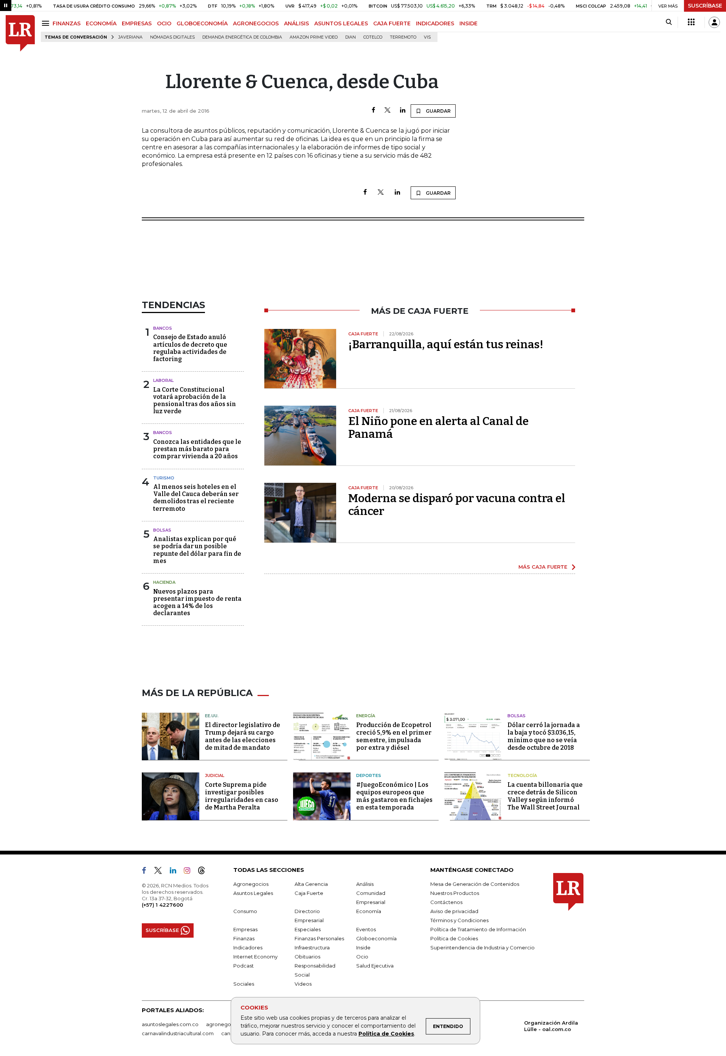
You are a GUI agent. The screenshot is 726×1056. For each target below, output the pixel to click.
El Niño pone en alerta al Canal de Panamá (438, 427)
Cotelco (372, 37)
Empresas (245, 929)
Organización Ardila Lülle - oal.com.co (551, 1026)
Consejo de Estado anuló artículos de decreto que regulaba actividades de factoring (190, 348)
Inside (363, 947)
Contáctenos (446, 902)
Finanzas (243, 938)
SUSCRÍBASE (705, 5)
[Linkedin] (402, 110)
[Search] (669, 22)
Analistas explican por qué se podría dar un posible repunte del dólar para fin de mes (197, 549)
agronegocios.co (227, 1024)
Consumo (245, 911)
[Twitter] (387, 110)
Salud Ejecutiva (375, 966)
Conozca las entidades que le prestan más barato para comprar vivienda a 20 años (197, 449)
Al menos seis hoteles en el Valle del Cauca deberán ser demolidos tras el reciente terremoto (196, 497)
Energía (365, 715)
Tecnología (522, 775)
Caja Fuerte (309, 893)
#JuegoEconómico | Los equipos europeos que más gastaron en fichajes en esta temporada (394, 796)
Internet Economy (255, 957)
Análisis (365, 884)
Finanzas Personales (319, 938)
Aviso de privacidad (454, 911)
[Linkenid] (176, 872)
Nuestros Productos (454, 893)
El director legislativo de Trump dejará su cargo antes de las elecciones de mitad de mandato (242, 736)
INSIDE (468, 23)
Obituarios (307, 957)
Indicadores (247, 947)
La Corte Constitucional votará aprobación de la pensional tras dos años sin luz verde (194, 400)
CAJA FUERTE (392, 23)
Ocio (362, 957)
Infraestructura (312, 947)
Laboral (163, 380)
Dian (350, 37)
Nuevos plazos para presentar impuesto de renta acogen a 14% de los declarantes (197, 602)
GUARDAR (438, 111)
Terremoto (403, 37)
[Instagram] (190, 872)
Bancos (162, 328)
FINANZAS (67, 23)
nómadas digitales (172, 37)
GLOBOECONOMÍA (202, 23)
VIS (427, 37)
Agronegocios (250, 884)
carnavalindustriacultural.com (178, 1033)
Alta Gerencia (311, 884)
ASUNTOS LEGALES (341, 23)
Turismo (163, 478)
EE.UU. (212, 715)
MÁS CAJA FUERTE (542, 567)
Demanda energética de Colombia (242, 37)
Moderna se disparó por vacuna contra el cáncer (456, 505)
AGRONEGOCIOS (256, 23)
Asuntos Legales (253, 893)
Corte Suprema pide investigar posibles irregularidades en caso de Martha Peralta (241, 796)
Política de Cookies (386, 1033)
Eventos (366, 929)
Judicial (214, 775)
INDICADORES (435, 23)
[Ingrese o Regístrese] (714, 22)
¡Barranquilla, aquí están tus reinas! (445, 344)
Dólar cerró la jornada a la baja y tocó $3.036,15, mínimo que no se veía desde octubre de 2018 (543, 736)
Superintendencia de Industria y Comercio (482, 947)
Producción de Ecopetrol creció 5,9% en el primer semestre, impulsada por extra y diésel (393, 736)
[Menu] (47, 23)
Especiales (308, 929)
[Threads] (204, 872)
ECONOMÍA (101, 23)
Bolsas (162, 530)
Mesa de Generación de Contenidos (474, 884)
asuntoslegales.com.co (170, 1024)
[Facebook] (373, 110)
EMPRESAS (137, 23)
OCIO (164, 23)
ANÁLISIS (296, 23)
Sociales (243, 984)
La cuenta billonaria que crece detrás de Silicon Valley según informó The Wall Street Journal (545, 796)
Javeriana (130, 37)
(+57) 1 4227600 (162, 905)
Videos (303, 984)
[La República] (20, 33)
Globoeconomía (376, 938)
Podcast (243, 966)
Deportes (368, 775)
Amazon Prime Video (314, 37)
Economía (368, 911)
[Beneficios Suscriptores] (691, 22)
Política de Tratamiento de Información (478, 929)
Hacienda (164, 582)
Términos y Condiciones (459, 920)
